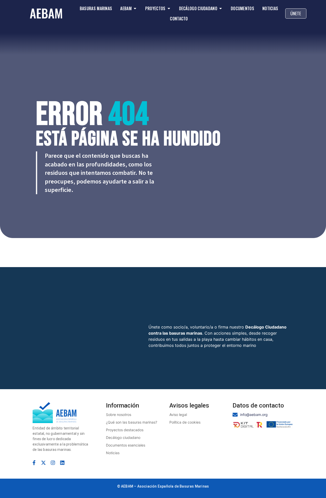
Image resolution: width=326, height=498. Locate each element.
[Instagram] (53, 463)
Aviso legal (178, 414)
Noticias (112, 453)
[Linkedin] (62, 463)
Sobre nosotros (118, 414)
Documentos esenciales (125, 445)
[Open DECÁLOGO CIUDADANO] (221, 8)
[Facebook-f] (34, 463)
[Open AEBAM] (135, 8)
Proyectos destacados (124, 430)
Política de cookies (184, 422)
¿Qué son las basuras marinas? (131, 422)
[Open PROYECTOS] (169, 8)
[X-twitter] (43, 463)
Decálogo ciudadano (123, 437)
